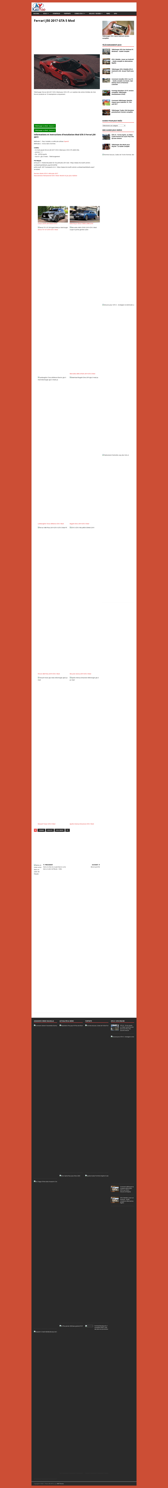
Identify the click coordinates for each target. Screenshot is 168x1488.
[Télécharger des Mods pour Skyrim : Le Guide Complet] (106, 148)
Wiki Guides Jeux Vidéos (112, 130)
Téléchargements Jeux (112, 45)
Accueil (36, 13)
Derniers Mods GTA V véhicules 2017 (46, 173)
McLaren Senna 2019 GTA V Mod (80, 674)
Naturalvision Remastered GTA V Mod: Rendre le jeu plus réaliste (55, 176)
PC (67, 830)
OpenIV (66, 141)
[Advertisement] (67, 38)
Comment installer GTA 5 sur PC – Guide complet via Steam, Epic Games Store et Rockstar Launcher (122, 81)
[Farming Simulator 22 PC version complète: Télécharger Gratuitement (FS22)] (106, 94)
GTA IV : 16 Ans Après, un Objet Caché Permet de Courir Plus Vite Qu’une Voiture (123, 136)
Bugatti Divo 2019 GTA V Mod (79, 524)
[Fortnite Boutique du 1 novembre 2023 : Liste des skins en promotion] (89, 1470)
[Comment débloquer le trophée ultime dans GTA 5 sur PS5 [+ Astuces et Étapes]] (115, 1191)
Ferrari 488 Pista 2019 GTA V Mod (49, 674)
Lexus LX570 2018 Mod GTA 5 (47, 223)
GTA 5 (45, 13)
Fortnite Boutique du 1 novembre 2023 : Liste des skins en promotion (101, 1327)
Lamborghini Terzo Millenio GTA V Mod (51, 524)
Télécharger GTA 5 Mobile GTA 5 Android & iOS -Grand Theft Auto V (123, 71)
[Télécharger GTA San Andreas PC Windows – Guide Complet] (106, 53)
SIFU (115, 13)
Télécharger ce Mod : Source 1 (45, 126)
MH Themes (60, 1483)
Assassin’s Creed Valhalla (44, 1021)
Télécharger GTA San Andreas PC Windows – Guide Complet (122, 50)
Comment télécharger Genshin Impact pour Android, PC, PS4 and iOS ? (122, 102)
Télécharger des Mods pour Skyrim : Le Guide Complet (121, 145)
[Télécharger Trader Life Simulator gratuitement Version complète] (106, 114)
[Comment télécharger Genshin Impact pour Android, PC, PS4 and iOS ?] (106, 104)
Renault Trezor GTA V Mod (46, 824)
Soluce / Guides (95, 13)
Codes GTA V (79, 13)
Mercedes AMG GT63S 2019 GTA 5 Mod (82, 374)
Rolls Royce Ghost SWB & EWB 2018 (81, 223)
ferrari (41, 830)
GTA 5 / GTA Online (118, 1021)
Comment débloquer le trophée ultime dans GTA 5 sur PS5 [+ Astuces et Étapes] (127, 1189)
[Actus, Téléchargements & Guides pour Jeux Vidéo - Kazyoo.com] (39, 10)
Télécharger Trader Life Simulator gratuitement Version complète (123, 111)
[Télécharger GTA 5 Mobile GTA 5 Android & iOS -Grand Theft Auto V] (106, 73)
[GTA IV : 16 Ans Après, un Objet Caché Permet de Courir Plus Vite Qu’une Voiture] (106, 139)
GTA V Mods (59, 830)
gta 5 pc (49, 830)
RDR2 (108, 13)
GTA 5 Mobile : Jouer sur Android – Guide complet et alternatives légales (123, 61)
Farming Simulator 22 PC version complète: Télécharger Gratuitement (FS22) (123, 92)
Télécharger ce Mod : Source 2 (45, 130)
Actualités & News (67, 1021)
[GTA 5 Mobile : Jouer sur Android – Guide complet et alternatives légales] (106, 63)
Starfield (56, 13)
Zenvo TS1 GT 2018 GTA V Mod (48, 230)
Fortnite (67, 13)
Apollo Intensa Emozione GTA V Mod (82, 824)
